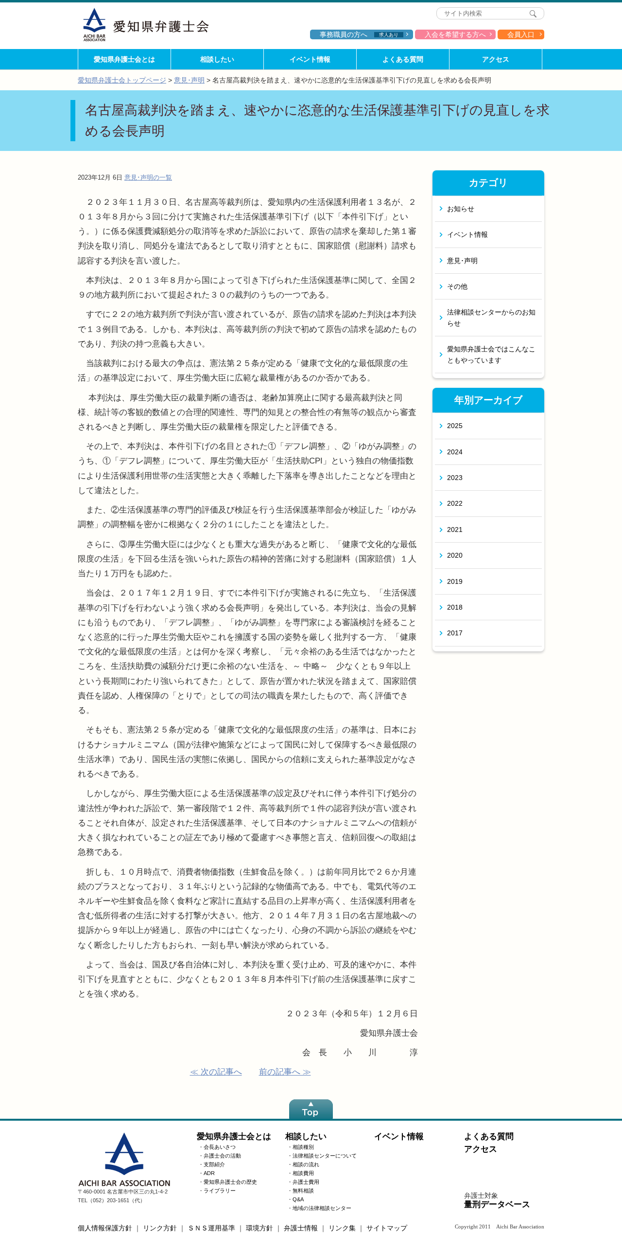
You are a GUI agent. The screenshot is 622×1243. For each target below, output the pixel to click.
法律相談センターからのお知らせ (491, 317)
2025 (455, 426)
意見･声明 (189, 80)
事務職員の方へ (359, 34)
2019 (455, 581)
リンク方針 (160, 1228)
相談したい (217, 59)
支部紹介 (214, 1164)
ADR (209, 1173)
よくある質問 (402, 59)
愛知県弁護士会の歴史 (230, 1182)
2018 (455, 607)
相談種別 (303, 1147)
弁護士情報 (301, 1228)
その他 (457, 286)
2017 (455, 633)
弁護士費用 (306, 1182)
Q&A (298, 1199)
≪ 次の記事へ (216, 1072)
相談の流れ (306, 1164)
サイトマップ (386, 1228)
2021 (455, 529)
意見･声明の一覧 (148, 177)
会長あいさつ (220, 1147)
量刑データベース (497, 1204)
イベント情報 (310, 59)
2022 (455, 503)
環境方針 (259, 1228)
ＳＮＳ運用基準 (211, 1228)
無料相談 (303, 1190)
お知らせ (460, 209)
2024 (455, 452)
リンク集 (342, 1228)
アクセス (495, 59)
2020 (455, 555)
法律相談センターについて (325, 1156)
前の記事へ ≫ (285, 1072)
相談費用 (303, 1173)
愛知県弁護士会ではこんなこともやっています (491, 354)
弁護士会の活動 (222, 1156)
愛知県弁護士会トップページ (122, 80)
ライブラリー (220, 1190)
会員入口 (521, 34)
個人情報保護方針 (105, 1228)
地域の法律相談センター (322, 1208)
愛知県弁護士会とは (124, 59)
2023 (455, 477)
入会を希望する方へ (455, 34)
